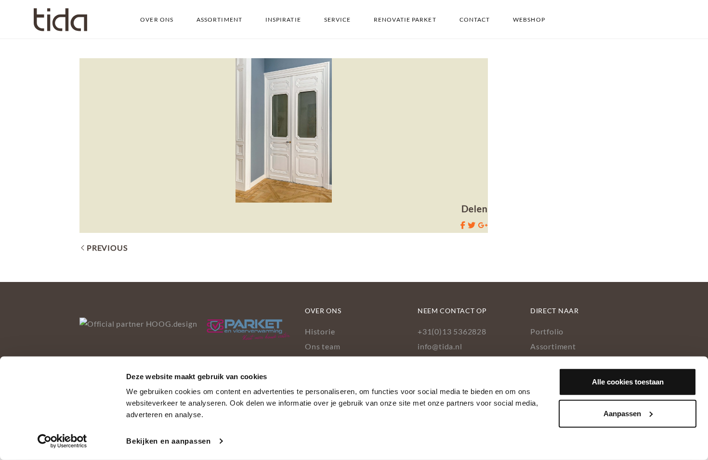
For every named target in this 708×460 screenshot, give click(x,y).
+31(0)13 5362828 (452, 331)
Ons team (322, 346)
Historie (320, 331)
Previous (107, 247)
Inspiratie (283, 19)
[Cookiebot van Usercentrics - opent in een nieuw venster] (62, 441)
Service (337, 19)
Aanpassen (622, 413)
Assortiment (219, 19)
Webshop (529, 19)
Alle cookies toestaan (628, 382)
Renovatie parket (405, 19)
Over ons (156, 19)
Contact (474, 19)
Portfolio (547, 331)
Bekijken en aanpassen (168, 441)
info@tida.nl (440, 346)
